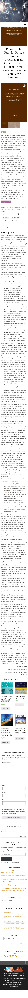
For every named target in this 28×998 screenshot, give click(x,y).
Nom (4, 785)
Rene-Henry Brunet (7, 923)
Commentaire (6, 763)
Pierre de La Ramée (16, 209)
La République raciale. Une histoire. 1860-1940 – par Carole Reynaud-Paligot (14, 929)
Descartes (20, 207)
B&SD (14, 8)
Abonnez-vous (6, 859)
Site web (4, 800)
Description (7, 227)
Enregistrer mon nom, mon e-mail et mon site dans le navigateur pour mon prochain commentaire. (13, 811)
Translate (13, 832)
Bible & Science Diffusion (19, 81)
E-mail (4, 792)
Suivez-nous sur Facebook (14, 944)
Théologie (10, 207)
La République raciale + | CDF (9, 927)
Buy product (6, 202)
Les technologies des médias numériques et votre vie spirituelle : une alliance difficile (14, 916)
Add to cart (5, 708)
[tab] (7, 227)
